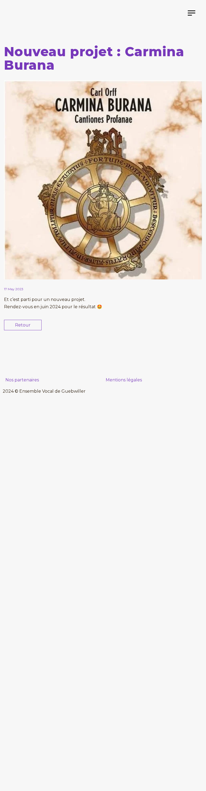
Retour (23, 325)
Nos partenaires (22, 379)
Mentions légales (124, 379)
